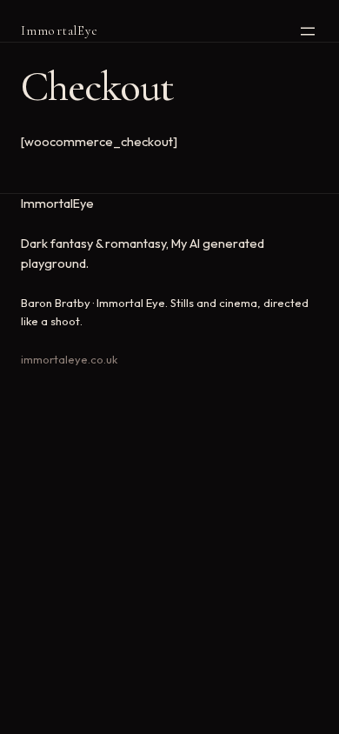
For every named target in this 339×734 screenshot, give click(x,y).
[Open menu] (307, 31)
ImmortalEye (59, 30)
